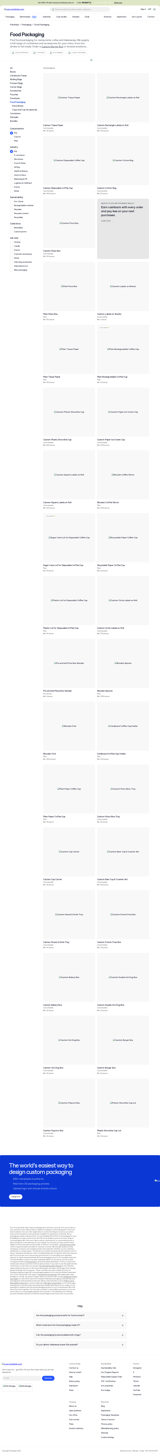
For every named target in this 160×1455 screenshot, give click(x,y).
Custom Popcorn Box (67, 1245)
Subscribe (48, 1378)
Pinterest (136, 1377)
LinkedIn (136, 1386)
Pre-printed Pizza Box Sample (51, 1266)
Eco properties (107, 1386)
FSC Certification (108, 1381)
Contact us (73, 1368)
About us (72, 1406)
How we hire (74, 1420)
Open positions (75, 1411)
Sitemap (104, 1433)
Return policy (74, 1381)
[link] (69, 103)
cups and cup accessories (47, 1275)
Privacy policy (106, 1424)
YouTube (136, 1390)
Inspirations (105, 1411)
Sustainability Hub (108, 1368)
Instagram (137, 1368)
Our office (73, 1415)
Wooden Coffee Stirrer (53, 1283)
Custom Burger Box (52, 46)
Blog (103, 1406)
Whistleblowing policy (110, 1428)
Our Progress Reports (110, 1372)
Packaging (26, 24)
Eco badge (105, 1390)
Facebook (137, 1395)
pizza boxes (31, 1262)
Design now (16, 1197)
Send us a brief (75, 1372)
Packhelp (14, 24)
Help (71, 1377)
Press (71, 1390)
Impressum (73, 1386)
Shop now (118, 3)
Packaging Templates (110, 1415)
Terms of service (107, 1420)
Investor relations (76, 1428)
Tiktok (135, 1381)
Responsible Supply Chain (111, 1377)
